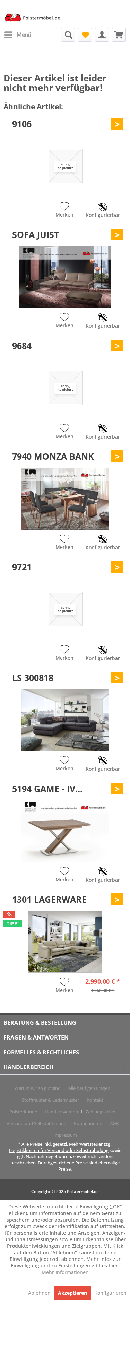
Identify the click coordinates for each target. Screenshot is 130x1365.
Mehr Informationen (65, 1272)
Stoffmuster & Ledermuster (50, 1100)
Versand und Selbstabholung (36, 1123)
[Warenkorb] (119, 35)
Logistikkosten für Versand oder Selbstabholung (59, 1150)
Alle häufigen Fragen (89, 1088)
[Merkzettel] (85, 35)
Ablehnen (40, 1292)
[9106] (65, 166)
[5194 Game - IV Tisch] (65, 831)
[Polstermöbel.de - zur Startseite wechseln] (34, 18)
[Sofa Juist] (65, 277)
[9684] (65, 388)
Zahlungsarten (100, 1111)
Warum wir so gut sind (38, 1088)
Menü (24, 34)
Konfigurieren (88, 1123)
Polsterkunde (23, 1111)
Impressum (65, 1135)
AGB (114, 1123)
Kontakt (95, 1100)
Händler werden (61, 1111)
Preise (36, 1144)
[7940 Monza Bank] (65, 499)
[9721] (65, 609)
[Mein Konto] (102, 35)
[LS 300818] (65, 720)
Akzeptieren (72, 1292)
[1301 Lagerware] (65, 942)
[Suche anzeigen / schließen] (68, 35)
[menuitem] (17, 35)
